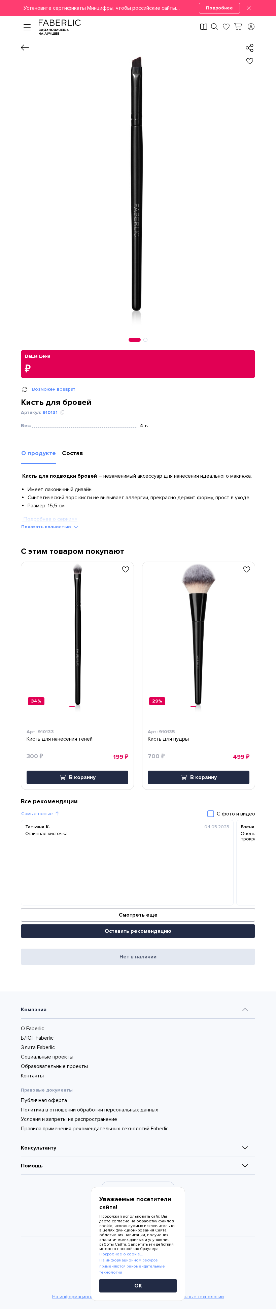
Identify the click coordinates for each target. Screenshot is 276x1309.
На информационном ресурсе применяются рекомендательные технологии (132, 1266)
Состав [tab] (72, 453)
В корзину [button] (82, 777)
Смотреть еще (138, 915)
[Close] (248, 8)
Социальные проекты (47, 1056)
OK (138, 1285)
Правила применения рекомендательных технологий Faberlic (95, 1128)
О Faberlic (32, 1028)
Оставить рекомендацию (138, 931)
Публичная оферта (44, 1100)
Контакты (32, 1075)
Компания (33, 1009)
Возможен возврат (53, 389)
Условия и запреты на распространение (69, 1119)
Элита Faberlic (38, 1047)
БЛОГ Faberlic (37, 1038)
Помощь (32, 1165)
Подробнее (219, 8)
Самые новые (37, 813)
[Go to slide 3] (200, 706)
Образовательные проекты (54, 1066)
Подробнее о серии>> (49, 519)
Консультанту (38, 1147)
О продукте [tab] (38, 453)
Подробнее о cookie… (121, 1254)
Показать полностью (46, 527)
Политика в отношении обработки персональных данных (89, 1109)
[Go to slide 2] (76, 706)
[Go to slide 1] (72, 706)
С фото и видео (236, 813)
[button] (138, 8)
